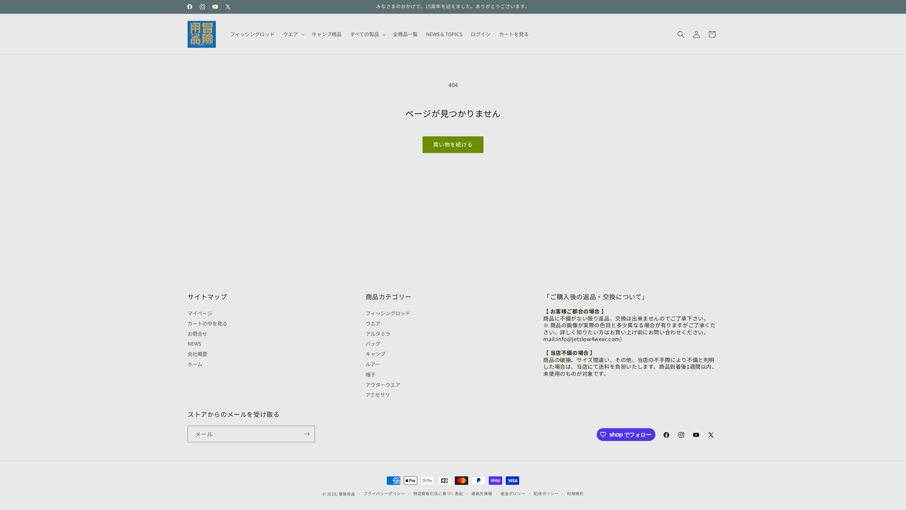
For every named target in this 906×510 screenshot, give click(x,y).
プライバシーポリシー (384, 493)
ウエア (373, 323)
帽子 (370, 374)
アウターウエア (383, 384)
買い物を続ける (453, 144)
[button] (293, 34)
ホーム (195, 364)
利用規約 (575, 493)
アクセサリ (378, 394)
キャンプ (375, 354)
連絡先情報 (481, 493)
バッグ (373, 343)
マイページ (200, 314)
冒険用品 (347, 494)
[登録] (307, 434)
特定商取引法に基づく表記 (438, 493)
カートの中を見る (207, 323)
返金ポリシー (512, 493)
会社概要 (197, 354)
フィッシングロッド (388, 314)
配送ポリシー (546, 493)
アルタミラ (378, 333)
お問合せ (197, 333)
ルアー (373, 364)
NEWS (194, 343)
